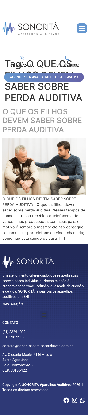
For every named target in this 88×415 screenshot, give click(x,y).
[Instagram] (74, 400)
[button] (82, 28)
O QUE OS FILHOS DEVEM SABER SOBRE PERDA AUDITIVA (42, 120)
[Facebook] (66, 400)
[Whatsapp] (83, 400)
